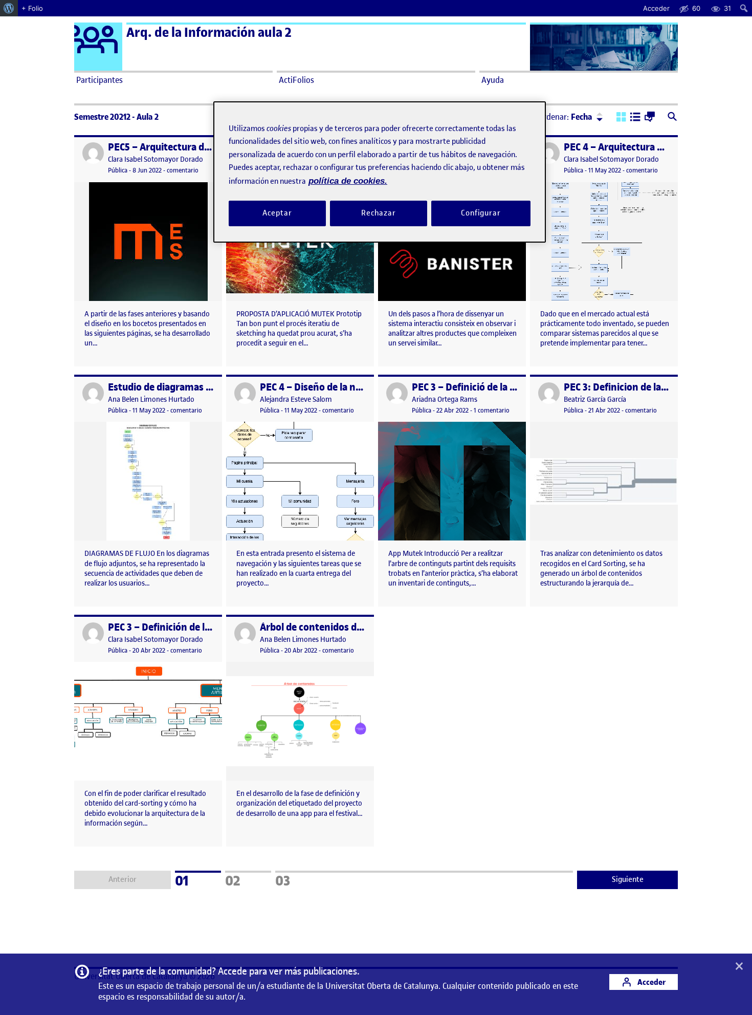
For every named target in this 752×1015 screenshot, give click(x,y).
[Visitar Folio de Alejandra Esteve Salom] (245, 393)
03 (296, 879)
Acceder (651, 982)
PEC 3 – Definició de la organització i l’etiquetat (515, 387)
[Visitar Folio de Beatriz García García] (549, 393)
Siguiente (628, 879)
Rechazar (378, 213)
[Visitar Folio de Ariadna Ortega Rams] (397, 393)
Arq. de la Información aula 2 (209, 32)
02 (246, 879)
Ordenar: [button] (565, 116)
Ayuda (492, 79)
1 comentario (492, 410)
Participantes (99, 79)
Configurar (481, 213)
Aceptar (277, 213)
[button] (621, 117)
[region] (379, 171)
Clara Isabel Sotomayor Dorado (155, 159)
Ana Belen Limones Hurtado (151, 399)
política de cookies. (347, 181)
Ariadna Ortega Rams (444, 399)
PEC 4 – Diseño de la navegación (330, 387)
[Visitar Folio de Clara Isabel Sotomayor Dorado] (93, 153)
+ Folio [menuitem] (32, 8)
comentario (182, 170)
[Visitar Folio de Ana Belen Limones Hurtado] (93, 393)
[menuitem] (9, 8)
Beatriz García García (595, 399)
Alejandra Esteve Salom (296, 399)
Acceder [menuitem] (656, 8)
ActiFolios (296, 79)
